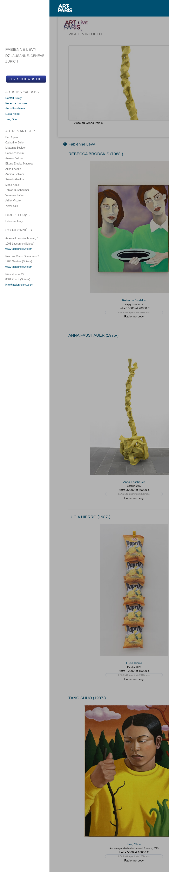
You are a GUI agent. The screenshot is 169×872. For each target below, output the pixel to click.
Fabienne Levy (81, 144)
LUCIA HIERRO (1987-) (89, 517)
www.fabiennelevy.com (18, 248)
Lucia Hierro (12, 113)
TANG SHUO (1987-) (87, 698)
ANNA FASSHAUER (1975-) (93, 335)
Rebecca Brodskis (16, 103)
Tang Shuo (11, 119)
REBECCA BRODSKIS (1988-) (95, 154)
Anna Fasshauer (15, 108)
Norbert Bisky (13, 97)
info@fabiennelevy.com (19, 284)
